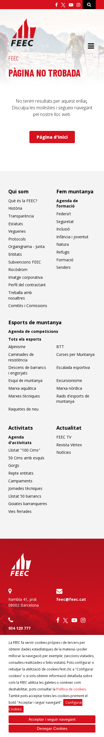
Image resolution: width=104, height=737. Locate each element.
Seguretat (65, 221)
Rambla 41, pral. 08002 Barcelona (23, 602)
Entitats (15, 254)
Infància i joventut (72, 236)
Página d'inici (52, 137)
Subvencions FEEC (24, 262)
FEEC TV (63, 437)
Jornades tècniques (25, 488)
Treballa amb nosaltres (20, 295)
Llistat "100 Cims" (24, 450)
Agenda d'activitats (20, 439)
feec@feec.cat (71, 599)
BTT (60, 346)
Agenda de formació (67, 203)
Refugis (63, 252)
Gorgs (13, 465)
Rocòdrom (17, 269)
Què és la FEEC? (22, 200)
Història (15, 208)
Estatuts (15, 223)
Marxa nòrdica (69, 388)
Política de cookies (71, 689)
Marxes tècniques (24, 396)
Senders (63, 267)
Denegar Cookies (52, 728)
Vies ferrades (20, 511)
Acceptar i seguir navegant (52, 719)
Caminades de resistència (21, 357)
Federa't (63, 213)
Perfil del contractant (27, 284)
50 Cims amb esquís (26, 457)
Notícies (63, 452)
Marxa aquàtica (22, 388)
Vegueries (17, 231)
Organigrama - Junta (26, 246)
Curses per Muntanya (75, 354)
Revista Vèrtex (69, 444)
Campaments (20, 480)
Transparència (21, 216)
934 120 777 (19, 628)
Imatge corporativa (25, 277)
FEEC (13, 58)
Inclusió (63, 229)
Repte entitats (21, 473)
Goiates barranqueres (27, 503)
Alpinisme (17, 346)
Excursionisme (69, 380)
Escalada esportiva (73, 367)
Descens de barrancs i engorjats (27, 370)
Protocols (17, 239)
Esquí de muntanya (25, 380)
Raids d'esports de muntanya (72, 398)
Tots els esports (24, 339)
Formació (64, 259)
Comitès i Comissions (27, 305)
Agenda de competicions (33, 331)
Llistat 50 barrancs (24, 496)
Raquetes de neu (23, 409)
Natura (62, 244)
